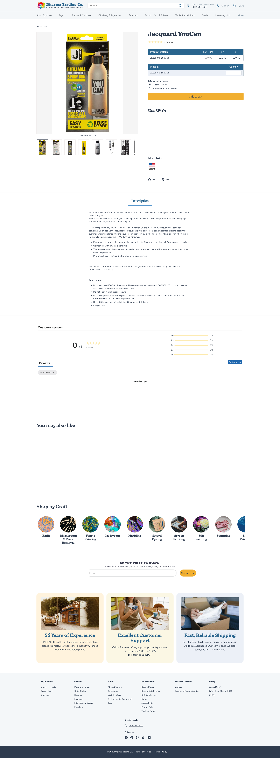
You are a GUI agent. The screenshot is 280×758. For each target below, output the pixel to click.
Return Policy (147, 687)
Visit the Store (114, 695)
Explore (178, 687)
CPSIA (212, 695)
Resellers (78, 707)
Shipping (78, 699)
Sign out (45, 695)
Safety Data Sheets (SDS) (220, 691)
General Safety (215, 687)
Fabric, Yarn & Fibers (156, 15)
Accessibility (147, 703)
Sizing (144, 699)
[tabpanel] (140, 391)
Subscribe (188, 573)
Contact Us (113, 691)
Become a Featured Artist (186, 691)
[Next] (136, 147)
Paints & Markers (81, 15)
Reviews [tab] (45, 363)
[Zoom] (87, 83)
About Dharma (115, 687)
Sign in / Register (49, 687)
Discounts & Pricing (150, 691)
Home (39, 26)
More (241, 15)
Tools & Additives (185, 15)
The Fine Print (148, 711)
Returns (78, 695)
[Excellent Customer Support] (140, 613)
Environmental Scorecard (120, 699)
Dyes (62, 15)
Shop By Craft (44, 15)
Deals (205, 15)
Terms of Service (143, 752)
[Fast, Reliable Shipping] (210, 613)
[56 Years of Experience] (70, 613)
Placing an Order (82, 687)
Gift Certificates (148, 695)
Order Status (80, 691)
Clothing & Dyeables (110, 15)
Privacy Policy (148, 707)
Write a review (235, 362)
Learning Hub (223, 15)
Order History (47, 691)
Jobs (110, 703)
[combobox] (136, 5)
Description (140, 201)
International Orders (83, 703)
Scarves (133, 15)
